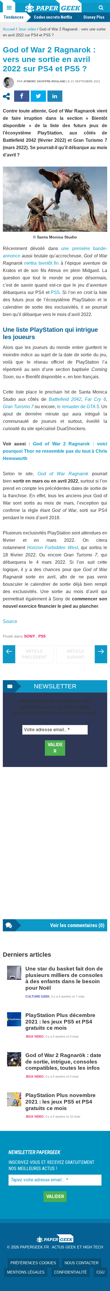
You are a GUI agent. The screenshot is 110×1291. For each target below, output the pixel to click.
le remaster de (77, 406)
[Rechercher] (101, 7)
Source (10, 621)
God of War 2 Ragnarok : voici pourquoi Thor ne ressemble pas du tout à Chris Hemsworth (55, 451)
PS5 (55, 292)
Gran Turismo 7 (18, 406)
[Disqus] (55, 848)
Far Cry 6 (95, 399)
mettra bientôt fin (42, 263)
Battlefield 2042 (65, 399)
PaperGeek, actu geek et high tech (53, 6)
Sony (29, 636)
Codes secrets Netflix (53, 17)
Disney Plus (93, 17)
